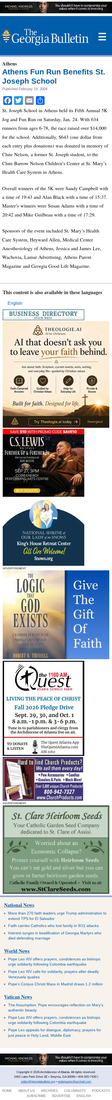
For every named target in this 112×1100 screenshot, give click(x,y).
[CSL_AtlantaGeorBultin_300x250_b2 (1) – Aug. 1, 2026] (43, 495)
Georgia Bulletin (45, 36)
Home (7, 1091)
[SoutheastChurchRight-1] (43, 799)
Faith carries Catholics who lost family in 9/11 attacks (53, 925)
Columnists (75, 1091)
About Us (26, 1091)
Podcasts (101, 1091)
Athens (9, 63)
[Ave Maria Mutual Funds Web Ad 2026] (56, 12)
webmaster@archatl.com (74, 1081)
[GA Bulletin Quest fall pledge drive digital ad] (43, 754)
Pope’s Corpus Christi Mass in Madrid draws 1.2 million (55, 984)
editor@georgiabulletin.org (38, 1081)
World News (17, 950)
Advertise (61, 1096)
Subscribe (36, 1096)
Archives (49, 1091)
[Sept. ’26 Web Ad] (43, 564)
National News (19, 905)
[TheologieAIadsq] (56, 426)
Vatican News (18, 996)
